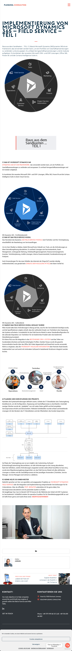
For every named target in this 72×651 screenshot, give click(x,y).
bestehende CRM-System (40, 339)
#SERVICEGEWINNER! (40, 497)
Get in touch (7, 614)
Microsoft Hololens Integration (35, 347)
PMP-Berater (30, 487)
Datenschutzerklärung (38, 648)
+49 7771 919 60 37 (48, 614)
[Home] (17, 5)
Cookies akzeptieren (36, 639)
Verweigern (36, 644)
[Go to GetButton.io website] (67, 649)
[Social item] (3, 609)
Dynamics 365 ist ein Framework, (16, 165)
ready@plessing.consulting (50, 599)
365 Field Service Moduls (32, 240)
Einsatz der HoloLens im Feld (38, 263)
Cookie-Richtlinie (24, 648)
